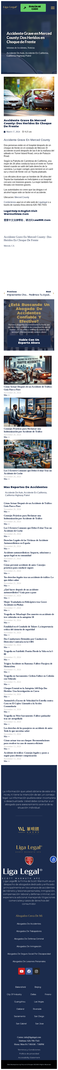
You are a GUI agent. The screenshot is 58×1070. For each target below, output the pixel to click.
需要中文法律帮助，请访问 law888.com (27, 220)
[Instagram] (36, 971)
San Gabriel (21, 1023)
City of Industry (14, 994)
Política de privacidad (29, 1053)
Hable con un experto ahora (29, 341)
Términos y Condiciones (29, 1049)
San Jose (39, 1023)
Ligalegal (42, 202)
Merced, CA (9, 246)
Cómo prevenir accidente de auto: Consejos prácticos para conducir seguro (24, 566)
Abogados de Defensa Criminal (29, 939)
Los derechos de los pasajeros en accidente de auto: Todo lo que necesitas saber (28, 729)
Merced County (22, 197)
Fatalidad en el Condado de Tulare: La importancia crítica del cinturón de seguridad (28, 628)
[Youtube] (21, 971)
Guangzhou (19, 1001)
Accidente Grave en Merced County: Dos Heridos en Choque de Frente (27, 238)
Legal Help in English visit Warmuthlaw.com (20, 212)
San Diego (39, 1016)
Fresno (48, 994)
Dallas (33, 994)
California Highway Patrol (19, 56)
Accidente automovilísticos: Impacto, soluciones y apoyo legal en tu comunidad (27, 554)
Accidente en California (36, 53)
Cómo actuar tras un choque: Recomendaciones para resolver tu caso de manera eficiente (27, 742)
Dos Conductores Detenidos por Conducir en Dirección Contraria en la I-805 (25, 640)
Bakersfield (20, 987)
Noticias (31, 48)
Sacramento (19, 1016)
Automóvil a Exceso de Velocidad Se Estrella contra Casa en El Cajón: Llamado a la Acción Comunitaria (28, 703)
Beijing (38, 987)
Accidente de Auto (15, 53)
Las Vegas (39, 1001)
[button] (53, 8)
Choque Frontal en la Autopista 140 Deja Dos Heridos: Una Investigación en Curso (25, 689)
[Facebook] (29, 971)
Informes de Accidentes (17, 48)
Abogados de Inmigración (29, 946)
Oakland (20, 1009)
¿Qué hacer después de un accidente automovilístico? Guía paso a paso (21, 591)
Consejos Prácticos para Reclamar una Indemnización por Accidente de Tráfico (23, 430)
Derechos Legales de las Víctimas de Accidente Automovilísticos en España (26, 541)
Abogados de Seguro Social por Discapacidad (29, 954)
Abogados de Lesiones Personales (29, 961)
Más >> (7, 395)
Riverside (37, 1009)
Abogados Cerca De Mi (29, 915)
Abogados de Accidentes (29, 924)
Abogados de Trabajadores (29, 931)
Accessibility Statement (29, 1057)
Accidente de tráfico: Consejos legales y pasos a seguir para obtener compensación (26, 754)
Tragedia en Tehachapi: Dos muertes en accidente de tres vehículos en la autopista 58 (29, 615)
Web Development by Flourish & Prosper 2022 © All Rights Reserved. (29, 1064)
